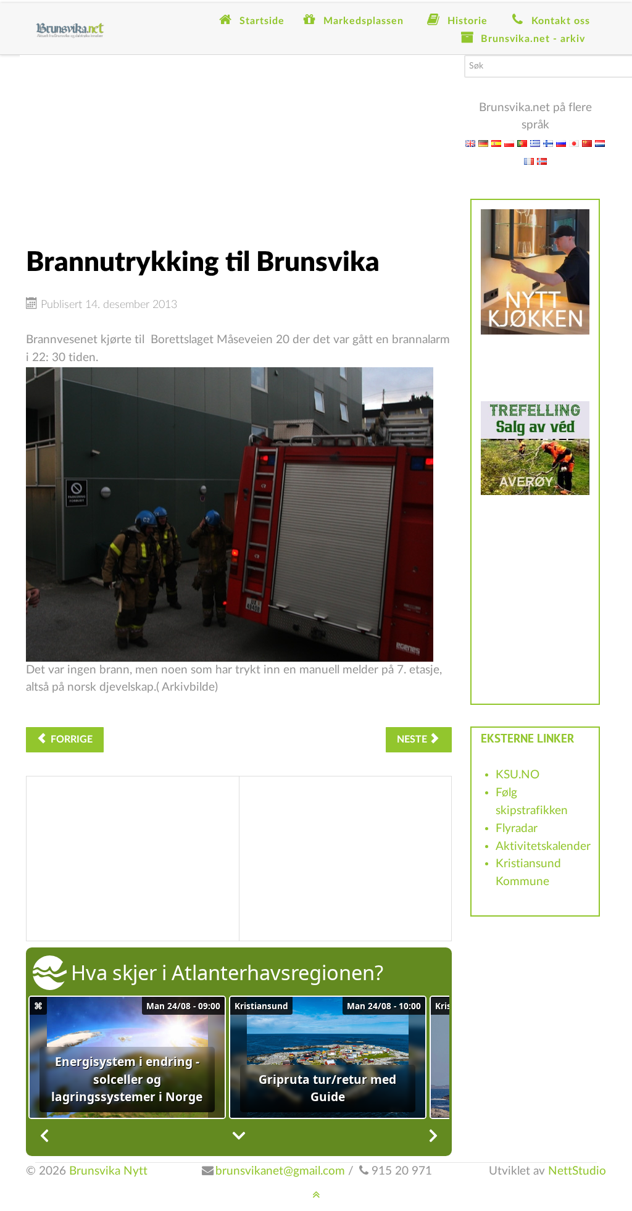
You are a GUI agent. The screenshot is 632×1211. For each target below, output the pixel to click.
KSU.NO (517, 775)
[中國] (587, 143)
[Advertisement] (239, 141)
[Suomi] (548, 143)
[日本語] (574, 143)
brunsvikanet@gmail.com (280, 1171)
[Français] (529, 161)
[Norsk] (542, 161)
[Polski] (509, 143)
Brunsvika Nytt (108, 1171)
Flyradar (517, 828)
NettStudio (577, 1171)
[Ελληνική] (535, 143)
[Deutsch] (483, 143)
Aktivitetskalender (543, 846)
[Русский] (561, 143)
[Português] (522, 143)
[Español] (496, 143)
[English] (470, 143)
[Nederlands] (600, 143)
